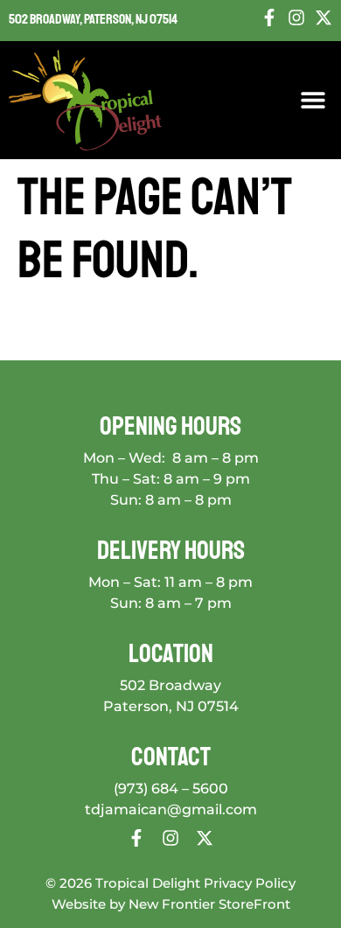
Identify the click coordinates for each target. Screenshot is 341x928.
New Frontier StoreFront (209, 904)
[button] (312, 100)
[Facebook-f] (269, 17)
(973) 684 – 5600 (171, 788)
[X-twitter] (323, 17)
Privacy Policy (250, 883)
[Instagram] (296, 17)
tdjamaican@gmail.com (171, 809)
